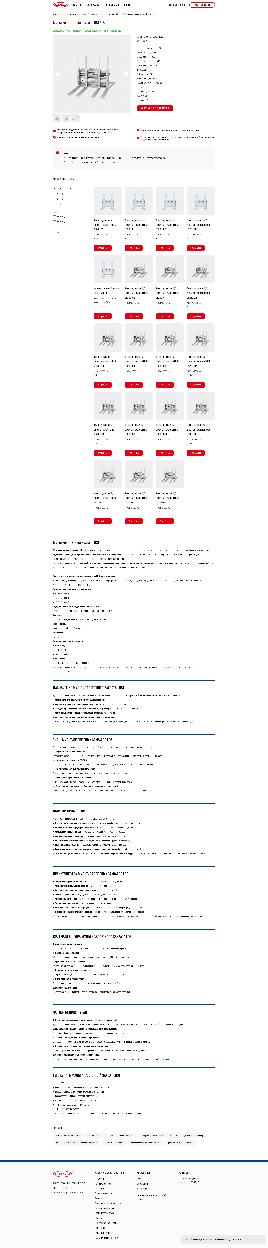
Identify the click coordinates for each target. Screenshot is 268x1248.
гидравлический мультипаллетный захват (159, 1135)
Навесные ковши (103, 1233)
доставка (153, 1195)
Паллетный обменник (105, 1208)
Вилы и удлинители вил (106, 1238)
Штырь (98, 1218)
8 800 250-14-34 (175, 5)
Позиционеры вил (103, 1184)
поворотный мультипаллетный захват (146, 1142)
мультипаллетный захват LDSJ (68, 1135)
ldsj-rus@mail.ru (192, 1178)
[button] (202, 5)
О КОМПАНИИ (112, 5)
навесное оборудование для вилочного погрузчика (77, 1142)
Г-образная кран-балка (106, 1223)
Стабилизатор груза (104, 1213)
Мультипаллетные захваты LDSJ (104, 14)
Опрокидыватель (103, 1193)
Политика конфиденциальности (68, 1192)
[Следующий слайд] (126, 74)
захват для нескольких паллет (123, 1135)
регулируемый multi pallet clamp (181, 1142)
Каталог (56, 14)
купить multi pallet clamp (193, 1135)
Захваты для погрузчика (75, 14)
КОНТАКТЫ (128, 5)
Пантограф (100, 1228)
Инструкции (142, 1188)
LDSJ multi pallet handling (114, 1142)
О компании (142, 1184)
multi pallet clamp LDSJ (95, 1135)
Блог (139, 1178)
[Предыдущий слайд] (58, 74)
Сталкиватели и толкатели (108, 1203)
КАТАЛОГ (77, 5)
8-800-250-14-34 (195, 1182)
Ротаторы (99, 1188)
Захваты (99, 1198)
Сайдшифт (100, 1178)
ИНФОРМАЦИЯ (94, 5)
